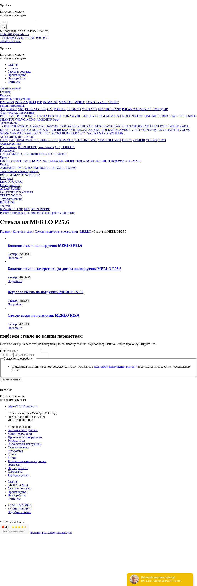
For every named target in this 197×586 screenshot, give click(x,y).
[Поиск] (3, 26)
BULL (4, 116)
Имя (3, 350)
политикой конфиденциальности (115, 366)
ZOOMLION (115, 133)
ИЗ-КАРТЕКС (75, 133)
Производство (17, 75)
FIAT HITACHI (84, 126)
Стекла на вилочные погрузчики (56, 231)
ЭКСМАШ (58, 133)
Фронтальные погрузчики (17, 112)
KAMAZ (100, 133)
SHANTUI (7, 119)
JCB (39, 102)
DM (18, 116)
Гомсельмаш (46, 147)
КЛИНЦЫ (103, 161)
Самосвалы (15, 471)
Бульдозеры (7, 150)
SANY (138, 129)
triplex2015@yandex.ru (14, 34)
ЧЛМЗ (162, 140)
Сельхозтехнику (18, 447)
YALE (103, 102)
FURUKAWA (67, 116)
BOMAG (21, 167)
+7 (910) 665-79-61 (12, 37)
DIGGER (60, 109)
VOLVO (11, 109)
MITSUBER (160, 116)
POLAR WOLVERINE (137, 109)
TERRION (68, 147)
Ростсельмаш (8, 147)
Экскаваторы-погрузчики (17, 136)
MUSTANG (89, 109)
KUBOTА (38, 129)
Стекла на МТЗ (18, 485)
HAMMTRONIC (39, 167)
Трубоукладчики (11, 199)
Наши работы (17, 78)
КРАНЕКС (31, 133)
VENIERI (139, 140)
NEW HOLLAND (109, 109)
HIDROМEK (24, 140)
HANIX (119, 126)
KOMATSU (50, 102)
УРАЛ (89, 133)
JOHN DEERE (169, 126)
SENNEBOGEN (153, 129)
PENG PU (45, 154)
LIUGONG (74, 109)
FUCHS (5, 161)
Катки (4, 164)
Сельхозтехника (10, 143)
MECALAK (85, 129)
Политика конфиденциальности (51, 532)
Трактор (5, 205)
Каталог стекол (23, 231)
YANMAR (17, 133)
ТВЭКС (113, 102)
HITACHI (83, 116)
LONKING (144, 116)
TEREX (127, 140)
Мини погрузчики (12, 105)
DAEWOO (7, 102)
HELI (32, 102)
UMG (19, 181)
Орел (56, 119)
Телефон (6, 354)
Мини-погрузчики (20, 433)
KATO (183, 126)
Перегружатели (10, 185)
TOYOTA (92, 102)
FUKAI (53, 116)
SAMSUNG (125, 129)
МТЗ (27, 209)
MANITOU (66, 102)
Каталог (13, 68)
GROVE (16, 161)
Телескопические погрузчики (19, 171)
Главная (13, 64)
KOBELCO (7, 129)
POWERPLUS (178, 116)
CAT (50, 109)
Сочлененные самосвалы (16, 192)
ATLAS (5, 188)
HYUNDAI (97, 116)
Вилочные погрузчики (15, 98)
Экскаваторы (8, 123)
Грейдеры (6, 178)
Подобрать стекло (19, 512)
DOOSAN (21, 102)
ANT (21, 109)
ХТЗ (57, 147)
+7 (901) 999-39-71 (37, 37)
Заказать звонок (10, 41)
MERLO (79, 102)
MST (93, 140)
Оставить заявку (11, 584)
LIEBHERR (53, 129)
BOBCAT (31, 109)
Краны (4, 157)
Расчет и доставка (19, 71)
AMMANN (7, 167)
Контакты (14, 81)
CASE (42, 109)
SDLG (192, 116)
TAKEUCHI (8, 126)
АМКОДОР (160, 109)
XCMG (31, 119)
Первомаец (118, 161)
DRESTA (41, 116)
